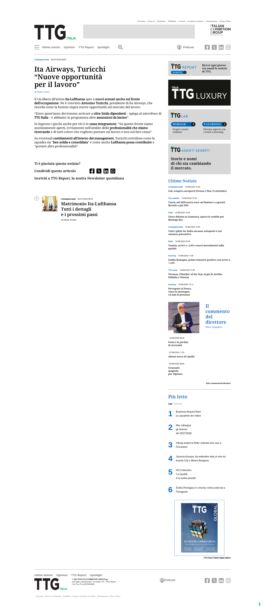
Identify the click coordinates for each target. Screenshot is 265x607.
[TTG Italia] (55, 32)
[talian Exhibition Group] (220, 30)
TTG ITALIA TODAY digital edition (217, 558)
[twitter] (213, 47)
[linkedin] (220, 47)
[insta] (227, 47)
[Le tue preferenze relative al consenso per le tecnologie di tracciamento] (260, 604)
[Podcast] (179, 47)
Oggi (170, 404)
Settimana (177, 404)
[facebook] (206, 47)
